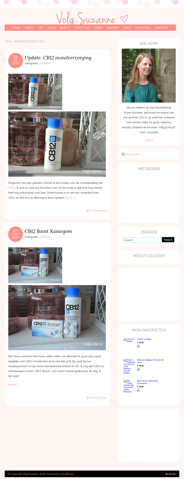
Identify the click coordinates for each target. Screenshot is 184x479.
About (29, 27)
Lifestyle (82, 27)
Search (168, 239)
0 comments (98, 210)
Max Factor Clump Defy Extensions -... (147, 382)
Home (16, 27)
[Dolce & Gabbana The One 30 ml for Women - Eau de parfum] (129, 366)
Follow (149, 140)
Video (98, 27)
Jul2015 (15, 62)
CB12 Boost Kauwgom (48, 231)
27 (15, 230)
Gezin (52, 27)
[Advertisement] (144, 294)
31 (15, 57)
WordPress (67, 473)
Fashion (113, 27)
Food (127, 27)
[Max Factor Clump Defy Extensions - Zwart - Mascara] (129, 386)
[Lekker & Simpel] (129, 345)
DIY (41, 27)
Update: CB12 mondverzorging (58, 57)
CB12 (11, 187)
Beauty (65, 27)
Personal (143, 27)
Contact (161, 27)
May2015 (15, 235)
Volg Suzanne (31, 473)
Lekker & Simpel (144, 339)
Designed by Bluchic (171, 474)
